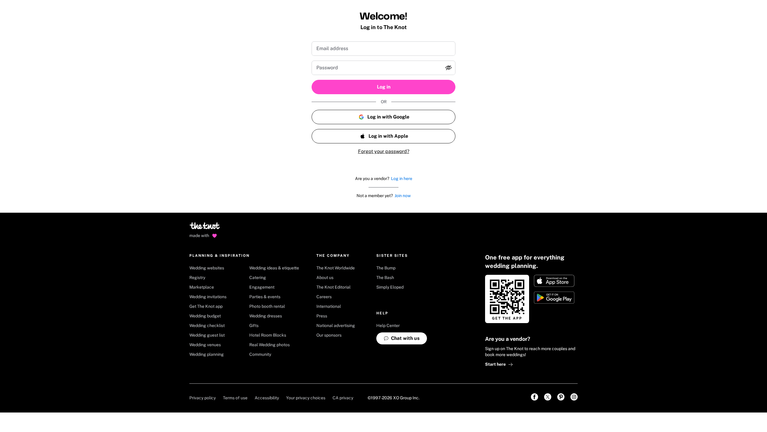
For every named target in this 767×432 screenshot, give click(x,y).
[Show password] (448, 67)
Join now (403, 195)
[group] (383, 68)
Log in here (401, 178)
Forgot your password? (383, 151)
